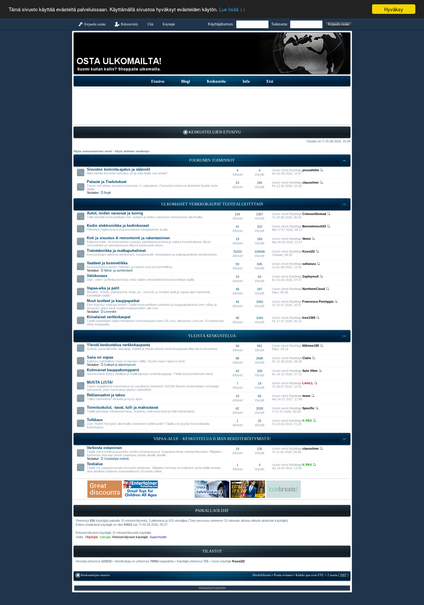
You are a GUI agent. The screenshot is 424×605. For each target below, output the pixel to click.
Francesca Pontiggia (317, 301)
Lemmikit (110, 311)
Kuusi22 (308, 251)
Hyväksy (393, 9)
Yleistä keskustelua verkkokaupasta (118, 345)
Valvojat (105, 537)
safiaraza (309, 263)
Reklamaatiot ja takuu (106, 395)
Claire (306, 358)
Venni (306, 238)
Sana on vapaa (100, 357)
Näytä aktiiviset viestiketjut (132, 151)
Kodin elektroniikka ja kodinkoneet (118, 225)
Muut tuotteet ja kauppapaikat (113, 301)
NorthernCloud (313, 289)
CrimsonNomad (314, 214)
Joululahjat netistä (116, 458)
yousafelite (310, 170)
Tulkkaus (95, 420)
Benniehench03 (314, 226)
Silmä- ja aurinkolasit (118, 270)
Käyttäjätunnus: (221, 24)
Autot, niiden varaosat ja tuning (115, 213)
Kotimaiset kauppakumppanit (113, 370)
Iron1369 (308, 317)
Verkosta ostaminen (104, 448)
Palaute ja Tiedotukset (106, 182)
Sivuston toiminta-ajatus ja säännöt (118, 169)
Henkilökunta (262, 575)
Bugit (107, 192)
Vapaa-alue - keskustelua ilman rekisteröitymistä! (212, 439)
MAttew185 (310, 345)
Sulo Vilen (310, 370)
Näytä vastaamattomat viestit (93, 151)
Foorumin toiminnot (212, 160)
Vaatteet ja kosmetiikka (107, 263)
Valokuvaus (97, 276)
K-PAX (307, 420)
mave (306, 395)
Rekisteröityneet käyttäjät (130, 537)
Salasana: (279, 24)
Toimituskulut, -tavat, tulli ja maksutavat (122, 407)
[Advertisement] (212, 106)
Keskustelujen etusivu (215, 132)
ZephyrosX (310, 276)
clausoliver (310, 182)
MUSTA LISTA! (100, 382)
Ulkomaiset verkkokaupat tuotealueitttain (212, 204)
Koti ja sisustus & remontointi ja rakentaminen (128, 238)
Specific (308, 408)
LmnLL (307, 383)
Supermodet (157, 537)
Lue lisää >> (232, 9)
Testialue (95, 464)
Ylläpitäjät (91, 537)
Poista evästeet (283, 575)
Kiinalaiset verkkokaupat (108, 317)
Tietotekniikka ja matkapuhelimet (116, 250)
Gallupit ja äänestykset (120, 364)
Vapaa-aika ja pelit (103, 288)
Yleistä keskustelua (212, 336)
